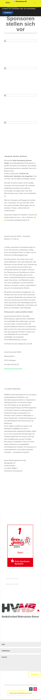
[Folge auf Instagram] (35, 689)
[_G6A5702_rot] (20, 69)
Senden (35, 674)
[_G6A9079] (20, 123)
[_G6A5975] (20, 96)
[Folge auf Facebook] (31, 689)
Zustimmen (7, 12)
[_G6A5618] (20, 41)
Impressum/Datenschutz (20, 693)
